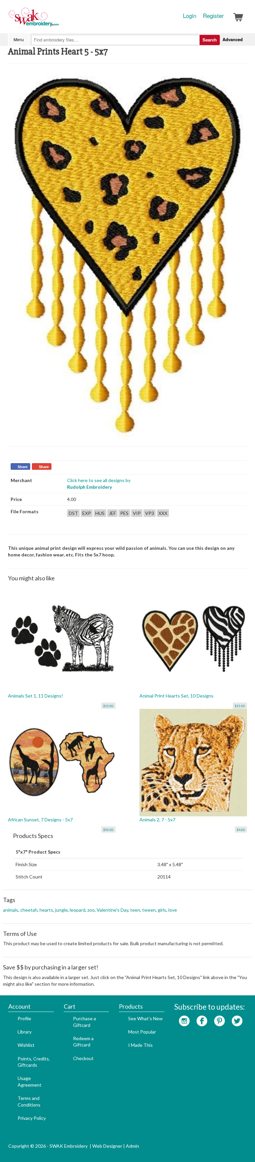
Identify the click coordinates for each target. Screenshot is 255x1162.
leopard (77, 910)
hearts (46, 910)
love (172, 910)
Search (210, 40)
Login (189, 16)
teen (135, 910)
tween (149, 910)
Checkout (83, 1058)
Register (213, 16)
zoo (91, 910)
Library (25, 1032)
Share (23, 467)
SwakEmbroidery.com (58, 20)
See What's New (145, 1018)
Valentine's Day (112, 910)
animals (10, 910)
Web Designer (107, 1146)
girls (162, 910)
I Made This (140, 1045)
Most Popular (142, 1032)
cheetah (29, 910)
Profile (24, 1018)
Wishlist (26, 1045)
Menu (19, 39)
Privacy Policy (32, 1118)
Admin (132, 1146)
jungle (61, 910)
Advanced (232, 39)
